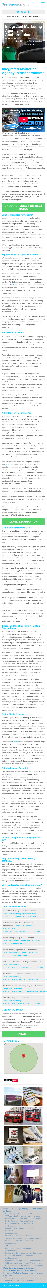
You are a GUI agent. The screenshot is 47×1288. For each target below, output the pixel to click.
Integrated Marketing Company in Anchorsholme (22, 1209)
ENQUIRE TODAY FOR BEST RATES (23, 207)
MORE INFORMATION (23, 521)
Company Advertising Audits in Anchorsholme (23, 1278)
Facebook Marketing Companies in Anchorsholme (19, 1232)
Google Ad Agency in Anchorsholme (19, 1228)
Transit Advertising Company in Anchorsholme (23, 1238)
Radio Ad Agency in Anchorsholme (18, 1213)
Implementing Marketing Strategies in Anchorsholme (20, 1281)
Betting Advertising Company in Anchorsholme (23, 1253)
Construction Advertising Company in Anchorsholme (19, 1257)
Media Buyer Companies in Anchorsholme (20, 1268)
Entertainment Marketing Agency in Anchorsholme (19, 1249)
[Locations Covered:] (3, 4)
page (7, 464)
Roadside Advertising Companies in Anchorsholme (19, 1224)
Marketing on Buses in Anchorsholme (20, 1236)
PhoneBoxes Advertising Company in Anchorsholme (19, 1242)
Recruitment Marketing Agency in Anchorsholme (24, 1265)
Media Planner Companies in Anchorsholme (20, 1270)
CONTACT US (23, 1034)
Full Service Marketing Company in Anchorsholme (23, 1273)
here (15, 285)
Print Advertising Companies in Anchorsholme (23, 1218)
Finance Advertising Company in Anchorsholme (24, 1261)
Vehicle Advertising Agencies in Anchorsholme (23, 1263)
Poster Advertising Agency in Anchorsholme (22, 1221)
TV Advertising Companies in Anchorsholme (22, 1216)
